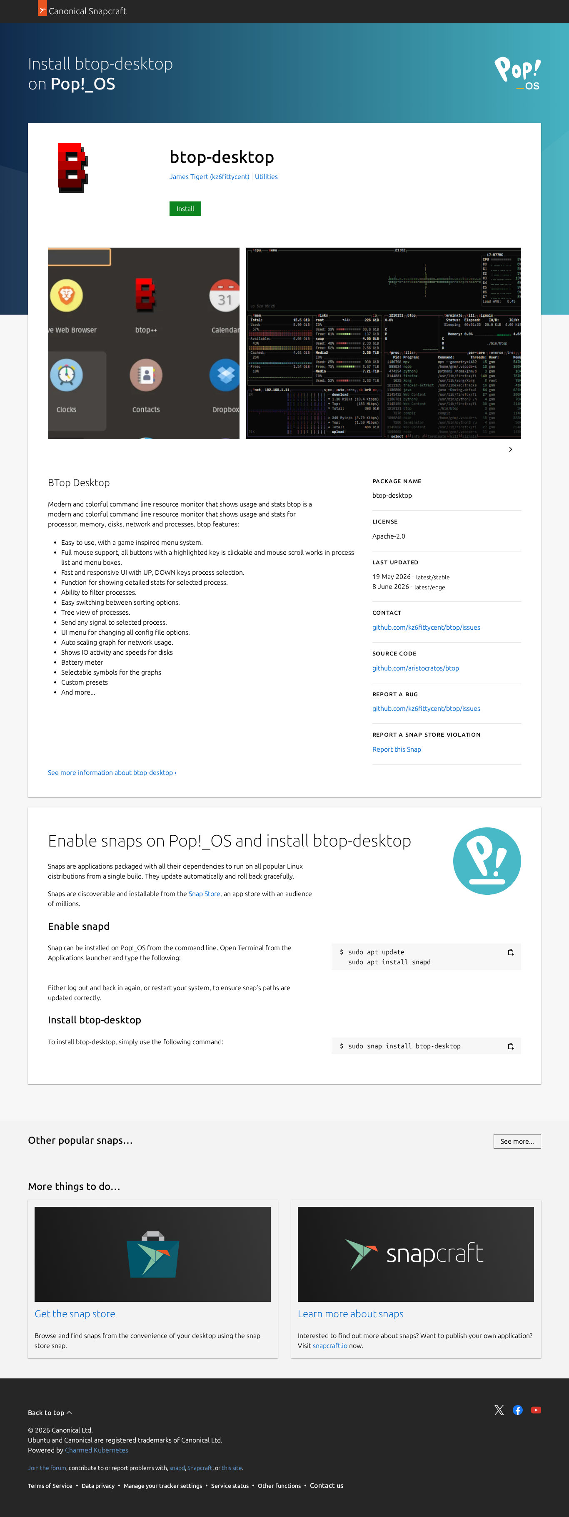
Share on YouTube (536, 1410)
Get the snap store (75, 1313)
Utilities (266, 176)
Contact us (326, 1485)
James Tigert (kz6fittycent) (210, 176)
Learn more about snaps (351, 1313)
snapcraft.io (330, 1345)
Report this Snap (396, 749)
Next (510, 449)
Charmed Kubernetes (96, 1450)
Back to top (47, 1412)
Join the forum (47, 1467)
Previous (488, 449)
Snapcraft (199, 1467)
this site (232, 1467)
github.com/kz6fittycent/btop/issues (426, 627)
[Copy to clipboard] (511, 952)
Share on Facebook (518, 1410)
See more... (517, 1141)
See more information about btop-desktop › (112, 772)
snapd (177, 1467)
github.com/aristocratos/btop (415, 668)
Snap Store (204, 893)
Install (185, 208)
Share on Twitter (499, 1410)
